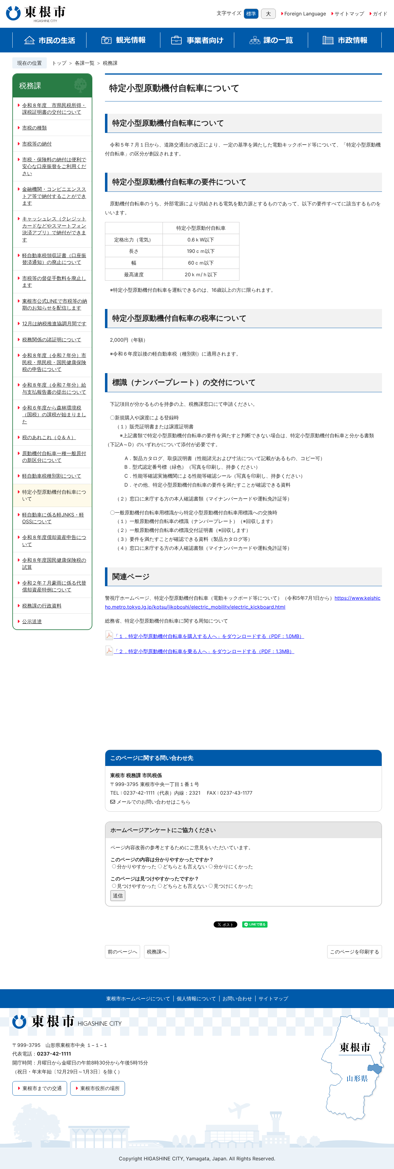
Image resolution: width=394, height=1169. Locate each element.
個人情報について (196, 998)
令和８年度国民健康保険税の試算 (54, 563)
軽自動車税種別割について (51, 476)
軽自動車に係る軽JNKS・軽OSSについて (53, 518)
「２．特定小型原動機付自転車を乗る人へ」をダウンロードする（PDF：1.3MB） (204, 651)
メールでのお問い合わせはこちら (154, 802)
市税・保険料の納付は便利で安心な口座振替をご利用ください (54, 166)
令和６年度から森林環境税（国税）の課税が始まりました (54, 415)
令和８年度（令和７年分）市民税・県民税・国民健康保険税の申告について (54, 362)
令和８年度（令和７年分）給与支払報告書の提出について (54, 388)
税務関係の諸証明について (51, 339)
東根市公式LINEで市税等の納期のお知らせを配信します (54, 304)
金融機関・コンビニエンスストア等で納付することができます (54, 196)
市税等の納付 (37, 144)
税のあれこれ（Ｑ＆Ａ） (49, 437)
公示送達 (32, 621)
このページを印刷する (354, 952)
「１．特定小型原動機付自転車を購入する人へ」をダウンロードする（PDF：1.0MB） (209, 636)
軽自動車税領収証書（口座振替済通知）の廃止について (54, 258)
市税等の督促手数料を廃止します (54, 281)
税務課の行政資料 (42, 606)
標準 (251, 13)
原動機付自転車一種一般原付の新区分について (54, 456)
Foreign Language (305, 13)
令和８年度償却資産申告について (54, 540)
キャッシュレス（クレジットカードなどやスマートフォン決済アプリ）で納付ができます (54, 229)
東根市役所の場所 (100, 1088)
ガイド (380, 13)
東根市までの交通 (42, 1088)
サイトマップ (349, 13)
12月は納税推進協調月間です (54, 323)
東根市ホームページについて (138, 998)
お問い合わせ (237, 998)
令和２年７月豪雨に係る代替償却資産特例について (54, 586)
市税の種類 (34, 128)
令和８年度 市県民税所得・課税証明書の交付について (54, 108)
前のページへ (122, 952)
